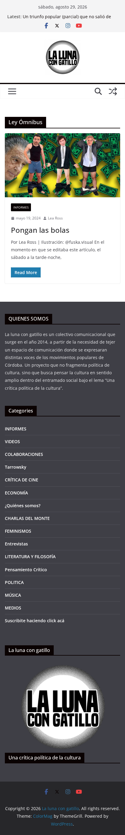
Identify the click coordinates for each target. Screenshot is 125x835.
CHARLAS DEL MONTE (27, 518)
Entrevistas (16, 544)
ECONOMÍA (16, 493)
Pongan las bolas (40, 230)
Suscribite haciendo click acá (34, 620)
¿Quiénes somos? (22, 505)
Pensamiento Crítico (26, 569)
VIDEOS (12, 441)
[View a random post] (113, 91)
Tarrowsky (15, 467)
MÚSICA (13, 595)
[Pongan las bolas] (62, 165)
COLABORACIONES (24, 454)
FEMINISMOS (18, 531)
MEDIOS (13, 608)
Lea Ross (55, 218)
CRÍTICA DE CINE (21, 480)
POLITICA (14, 582)
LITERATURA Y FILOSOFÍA (30, 556)
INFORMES (21, 207)
